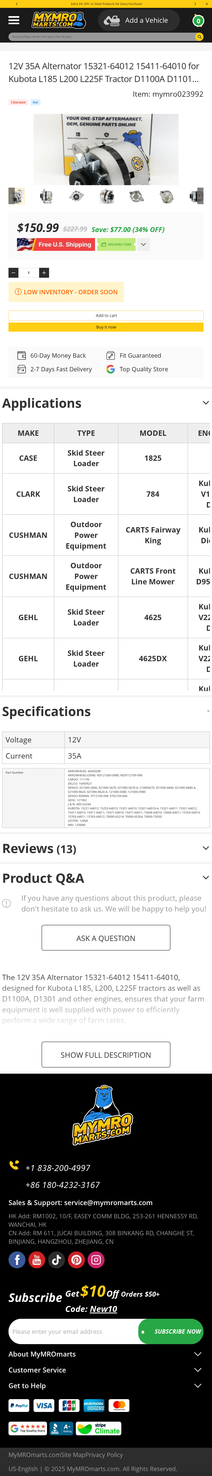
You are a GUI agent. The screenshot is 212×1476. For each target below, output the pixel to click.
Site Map (73, 1455)
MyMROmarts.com (34, 1455)
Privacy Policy (104, 1455)
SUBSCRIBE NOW (178, 1331)
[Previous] (17, 4)
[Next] (195, 4)
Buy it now (106, 327)
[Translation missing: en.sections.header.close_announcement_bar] (207, 4)
